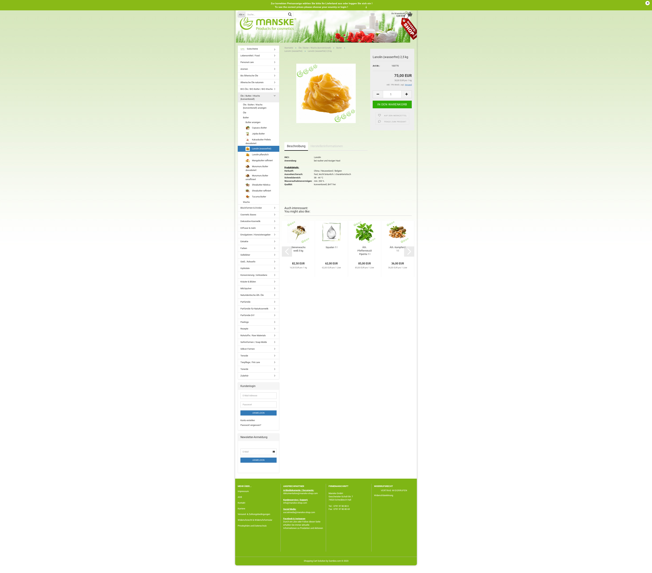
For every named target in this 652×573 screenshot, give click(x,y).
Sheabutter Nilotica (260, 184)
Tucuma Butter (258, 196)
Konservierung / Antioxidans (253, 275)
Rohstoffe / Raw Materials (253, 335)
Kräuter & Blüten (248, 281)
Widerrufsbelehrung (383, 495)
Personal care (247, 62)
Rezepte (244, 328)
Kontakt (241, 503)
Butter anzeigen (253, 122)
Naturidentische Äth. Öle (252, 295)
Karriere (241, 508)
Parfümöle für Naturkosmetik (254, 308)
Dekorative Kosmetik (250, 221)
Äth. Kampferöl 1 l (398, 249)
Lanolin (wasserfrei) (261, 148)
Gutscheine (252, 49)
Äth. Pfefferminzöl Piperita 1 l (364, 250)
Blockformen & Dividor (251, 208)
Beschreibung (296, 146)
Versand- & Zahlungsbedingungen (254, 514)
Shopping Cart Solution (314, 561)
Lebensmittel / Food (250, 55)
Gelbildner (245, 255)
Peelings (244, 322)
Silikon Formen (247, 349)
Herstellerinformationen (327, 146)
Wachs (246, 202)
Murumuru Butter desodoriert (257, 168)
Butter (246, 117)
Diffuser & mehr (248, 228)
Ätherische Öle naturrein (252, 82)
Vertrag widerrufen (394, 490)
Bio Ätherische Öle (249, 75)
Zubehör (244, 375)
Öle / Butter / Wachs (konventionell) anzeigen (254, 106)
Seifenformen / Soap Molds (253, 342)
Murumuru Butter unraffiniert (257, 177)
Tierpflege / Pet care (250, 362)
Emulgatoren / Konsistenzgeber (255, 234)
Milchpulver (245, 288)
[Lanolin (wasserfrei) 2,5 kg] (326, 93)
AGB (240, 497)
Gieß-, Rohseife (247, 261)
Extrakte (244, 241)
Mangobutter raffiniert (262, 160)
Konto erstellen (247, 420)
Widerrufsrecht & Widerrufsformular (255, 520)
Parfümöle (245, 302)
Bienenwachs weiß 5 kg (298, 249)
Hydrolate (245, 268)
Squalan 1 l (331, 247)
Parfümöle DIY (247, 315)
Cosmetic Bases (248, 214)
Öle (244, 112)
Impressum (243, 491)
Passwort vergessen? (250, 425)
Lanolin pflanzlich (260, 154)
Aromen (244, 69)
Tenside (244, 355)
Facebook (288, 518)
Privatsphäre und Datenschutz (252, 525)
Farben (243, 248)
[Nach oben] (643, 568)
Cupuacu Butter (259, 127)
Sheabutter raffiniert (261, 190)
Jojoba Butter (258, 133)
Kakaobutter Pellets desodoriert (258, 141)
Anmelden (258, 413)
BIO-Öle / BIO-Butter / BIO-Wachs (256, 89)
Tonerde (244, 369)
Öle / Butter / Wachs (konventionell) (250, 97)
